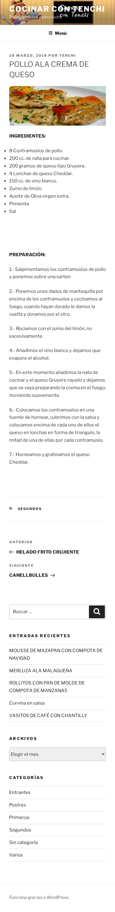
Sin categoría (23, 842)
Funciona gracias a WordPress (39, 897)
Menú (61, 33)
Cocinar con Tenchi (57, 9)
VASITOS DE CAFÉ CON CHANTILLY (48, 715)
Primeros (19, 817)
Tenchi (67, 55)
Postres (17, 805)
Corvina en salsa (26, 703)
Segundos (30, 509)
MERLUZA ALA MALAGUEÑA (40, 670)
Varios (16, 855)
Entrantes (20, 792)
